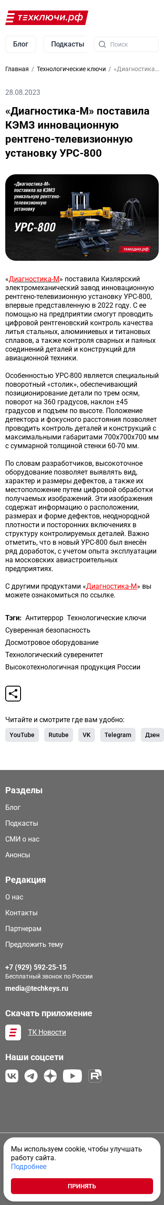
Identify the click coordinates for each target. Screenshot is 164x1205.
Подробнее (28, 1166)
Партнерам (23, 928)
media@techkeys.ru (36, 988)
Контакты (21, 913)
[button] (13, 693)
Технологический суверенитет (54, 655)
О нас (14, 897)
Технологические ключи (106, 618)
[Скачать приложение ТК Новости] (13, 1032)
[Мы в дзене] (50, 1075)
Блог (13, 807)
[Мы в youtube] (72, 1075)
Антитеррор (44, 618)
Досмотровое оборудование (51, 642)
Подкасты (21, 823)
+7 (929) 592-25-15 (35, 967)
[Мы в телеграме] (31, 1075)
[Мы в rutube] (94, 1075)
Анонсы (17, 855)
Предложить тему (34, 944)
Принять (82, 1186)
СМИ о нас (22, 839)
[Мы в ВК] (11, 1075)
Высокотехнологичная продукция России (72, 667)
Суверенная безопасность (48, 630)
